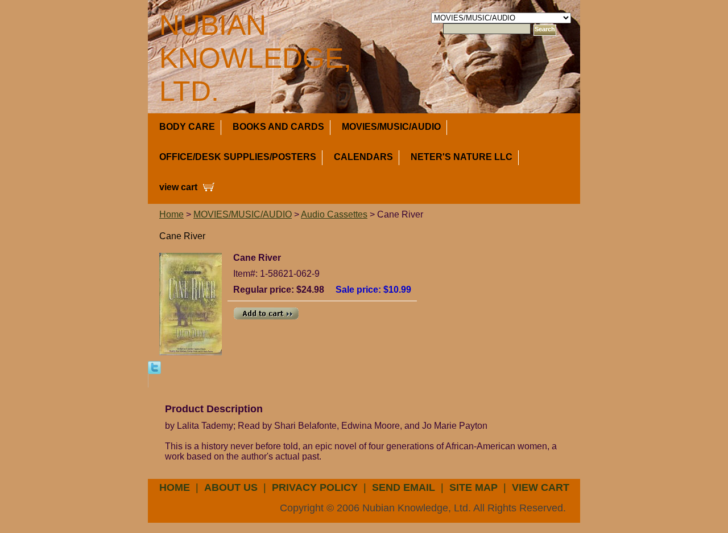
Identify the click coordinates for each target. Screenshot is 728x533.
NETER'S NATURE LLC (461, 157)
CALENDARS (363, 157)
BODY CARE (187, 127)
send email (403, 487)
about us (231, 487)
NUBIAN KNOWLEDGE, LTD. (255, 58)
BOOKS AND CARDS (278, 127)
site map (473, 487)
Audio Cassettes (334, 214)
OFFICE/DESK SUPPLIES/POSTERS (237, 157)
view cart (178, 187)
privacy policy (315, 487)
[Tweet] (154, 367)
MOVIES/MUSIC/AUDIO (391, 127)
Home (171, 214)
